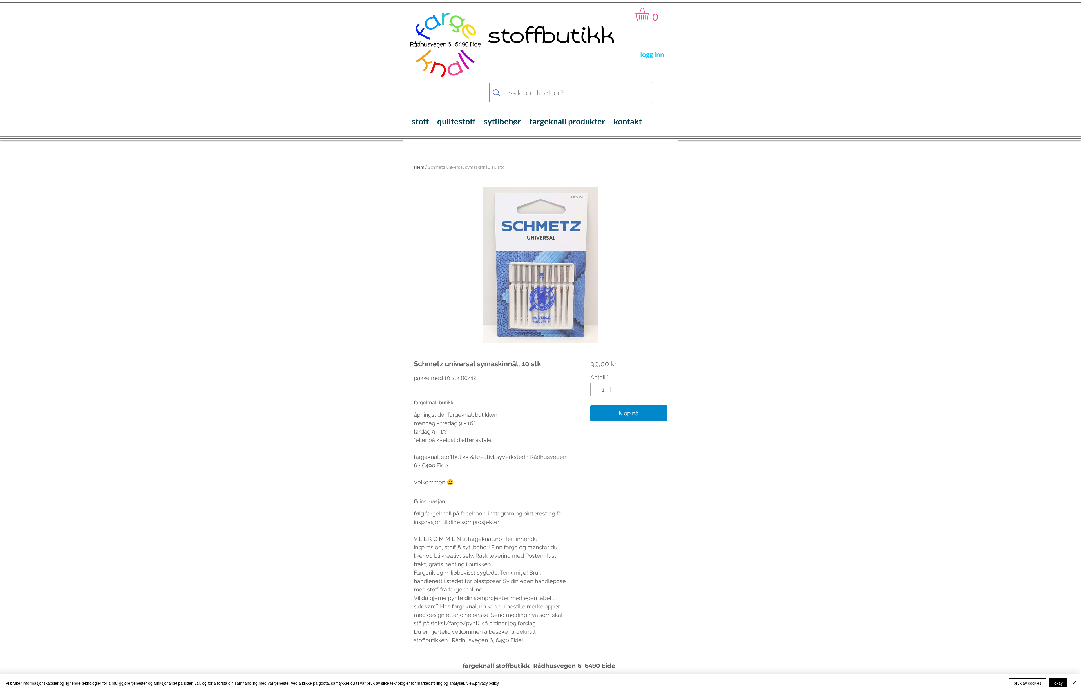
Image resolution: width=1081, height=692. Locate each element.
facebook (473, 513)
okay (1058, 683)
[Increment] (610, 389)
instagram (501, 513)
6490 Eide (599, 665)
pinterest (536, 513)
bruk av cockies (1027, 683)
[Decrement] (596, 389)
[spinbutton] (603, 389)
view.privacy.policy (482, 683)
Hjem (419, 167)
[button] (650, 14)
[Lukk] (1074, 682)
